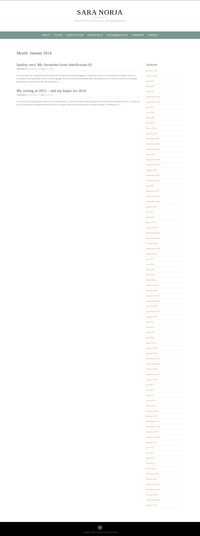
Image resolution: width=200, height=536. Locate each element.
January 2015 (151, 353)
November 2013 (153, 426)
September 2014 (153, 374)
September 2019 (153, 164)
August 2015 (151, 316)
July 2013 (150, 447)
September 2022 (153, 102)
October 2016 (152, 243)
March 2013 (151, 468)
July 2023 (150, 81)
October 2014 (152, 369)
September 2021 (153, 149)
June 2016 (150, 264)
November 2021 (153, 144)
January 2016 (151, 290)
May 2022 (150, 117)
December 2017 (153, 191)
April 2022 (150, 123)
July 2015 (150, 322)
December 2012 (153, 484)
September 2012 (153, 500)
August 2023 (151, 76)
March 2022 (151, 128)
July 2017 (150, 212)
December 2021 (153, 138)
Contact (153, 35)
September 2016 (153, 248)
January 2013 (151, 479)
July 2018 (150, 186)
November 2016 (153, 238)
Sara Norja (100, 12)
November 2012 (153, 489)
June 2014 (150, 390)
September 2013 (153, 437)
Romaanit (138, 35)
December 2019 (153, 159)
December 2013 (153, 421)
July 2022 (150, 107)
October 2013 (152, 432)
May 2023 (150, 86)
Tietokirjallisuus (117, 35)
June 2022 (150, 112)
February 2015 (152, 348)
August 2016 (151, 254)
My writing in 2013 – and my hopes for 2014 (51, 91)
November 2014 (153, 363)
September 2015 (153, 311)
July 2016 (150, 259)
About (46, 35)
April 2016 (150, 274)
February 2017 (152, 227)
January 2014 (151, 416)
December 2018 (153, 175)
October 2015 (152, 306)
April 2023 (150, 91)
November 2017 (153, 196)
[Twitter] (100, 527)
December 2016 (153, 233)
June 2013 (150, 452)
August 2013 (151, 442)
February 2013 (152, 473)
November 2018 (153, 180)
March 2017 (151, 222)
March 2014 (151, 405)
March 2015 (151, 343)
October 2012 (152, 494)
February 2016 (152, 285)
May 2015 (150, 332)
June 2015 (150, 327)
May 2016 (150, 269)
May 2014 (150, 395)
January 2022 (151, 133)
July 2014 (150, 385)
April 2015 (150, 337)
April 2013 (150, 463)
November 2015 (153, 301)
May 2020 (150, 154)
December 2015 (153, 295)
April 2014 (150, 400)
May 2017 (150, 217)
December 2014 (153, 358)
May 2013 (150, 458)
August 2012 (151, 505)
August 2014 (151, 379)
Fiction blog (95, 35)
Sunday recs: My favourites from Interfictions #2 (54, 65)
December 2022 (153, 96)
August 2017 (151, 206)
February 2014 (152, 411)
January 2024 (151, 70)
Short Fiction (74, 35)
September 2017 (153, 201)
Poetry (58, 35)
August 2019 (151, 170)
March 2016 (151, 280)
